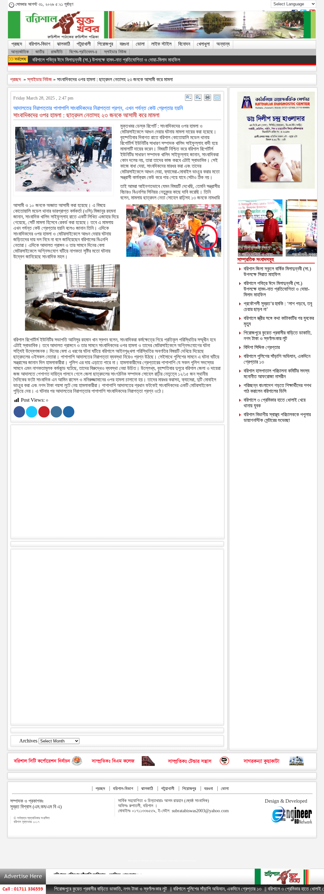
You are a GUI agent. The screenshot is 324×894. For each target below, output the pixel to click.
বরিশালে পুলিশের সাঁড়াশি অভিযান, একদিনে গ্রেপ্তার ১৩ (98, 876)
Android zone (161, 861)
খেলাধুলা (203, 44)
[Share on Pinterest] (44, 412)
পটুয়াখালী (84, 44)
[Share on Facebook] (19, 412)
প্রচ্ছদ (16, 44)
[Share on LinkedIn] (56, 412)
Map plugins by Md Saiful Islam (141, 861)
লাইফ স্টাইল (161, 44)
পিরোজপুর (105, 44)
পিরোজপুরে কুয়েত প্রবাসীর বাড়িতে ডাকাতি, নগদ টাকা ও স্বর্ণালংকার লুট (278, 335)
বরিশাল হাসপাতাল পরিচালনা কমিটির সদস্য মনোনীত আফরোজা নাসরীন (276, 373)
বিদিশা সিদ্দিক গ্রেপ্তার (262, 347)
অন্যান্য (223, 44)
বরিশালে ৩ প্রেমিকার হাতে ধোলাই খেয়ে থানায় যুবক (283, 888)
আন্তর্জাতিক (20, 51)
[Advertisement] (123, 483)
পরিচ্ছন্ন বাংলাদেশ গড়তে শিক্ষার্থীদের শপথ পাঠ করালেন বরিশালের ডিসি (277, 388)
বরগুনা (124, 44)
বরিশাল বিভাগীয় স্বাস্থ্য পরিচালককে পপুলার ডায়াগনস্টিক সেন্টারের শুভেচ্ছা (277, 417)
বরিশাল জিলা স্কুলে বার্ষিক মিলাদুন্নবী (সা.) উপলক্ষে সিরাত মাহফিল (277, 271)
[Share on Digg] (68, 412)
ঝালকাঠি (63, 44)
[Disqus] (117, 636)
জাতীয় (39, 51)
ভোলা (140, 44)
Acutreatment (173, 861)
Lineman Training (188, 861)
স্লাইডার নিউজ (115, 51)
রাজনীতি (57, 51)
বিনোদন (184, 44)
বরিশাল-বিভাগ (39, 44)
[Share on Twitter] (31, 412)
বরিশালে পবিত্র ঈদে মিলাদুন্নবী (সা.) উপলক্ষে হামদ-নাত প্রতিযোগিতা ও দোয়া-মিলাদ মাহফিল (106, 59)
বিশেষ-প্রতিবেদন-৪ (83, 51)
